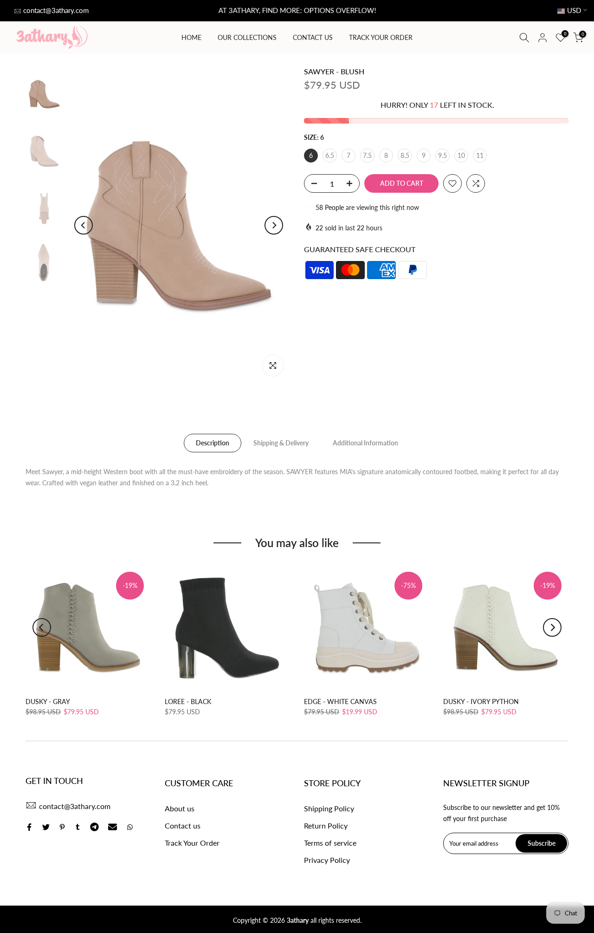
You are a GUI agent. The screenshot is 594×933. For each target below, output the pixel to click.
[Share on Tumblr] (78, 827)
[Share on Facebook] (29, 827)
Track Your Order (192, 842)
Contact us (182, 825)
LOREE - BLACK (188, 701)
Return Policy (326, 825)
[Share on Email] (112, 827)
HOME (191, 37)
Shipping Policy (329, 808)
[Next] (274, 225)
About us (179, 808)
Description (212, 443)
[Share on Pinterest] (62, 827)
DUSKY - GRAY (48, 701)
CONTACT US (313, 37)
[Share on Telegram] (94, 827)
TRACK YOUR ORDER (381, 37)
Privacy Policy (327, 859)
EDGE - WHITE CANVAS (340, 701)
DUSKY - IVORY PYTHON (481, 701)
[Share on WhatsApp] (130, 827)
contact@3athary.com (56, 10)
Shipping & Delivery (281, 443)
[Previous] (83, 225)
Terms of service (330, 842)
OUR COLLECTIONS (247, 37)
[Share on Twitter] (46, 827)
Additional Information (365, 443)
